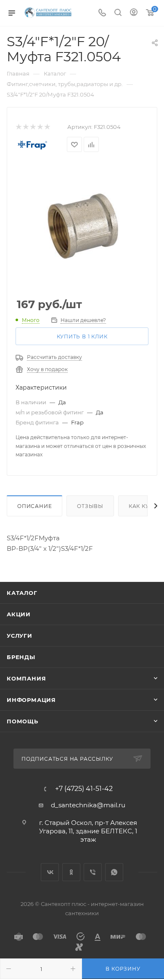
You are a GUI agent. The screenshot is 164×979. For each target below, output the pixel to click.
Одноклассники (71, 872)
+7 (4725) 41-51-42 (84, 788)
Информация (31, 699)
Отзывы (90, 506)
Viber (93, 872)
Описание (34, 506)
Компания (26, 678)
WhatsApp (114, 872)
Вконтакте (50, 872)
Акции (19, 614)
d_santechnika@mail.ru (88, 805)
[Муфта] (82, 225)
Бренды (21, 657)
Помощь (22, 721)
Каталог (22, 592)
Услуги (19, 635)
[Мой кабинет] (134, 13)
